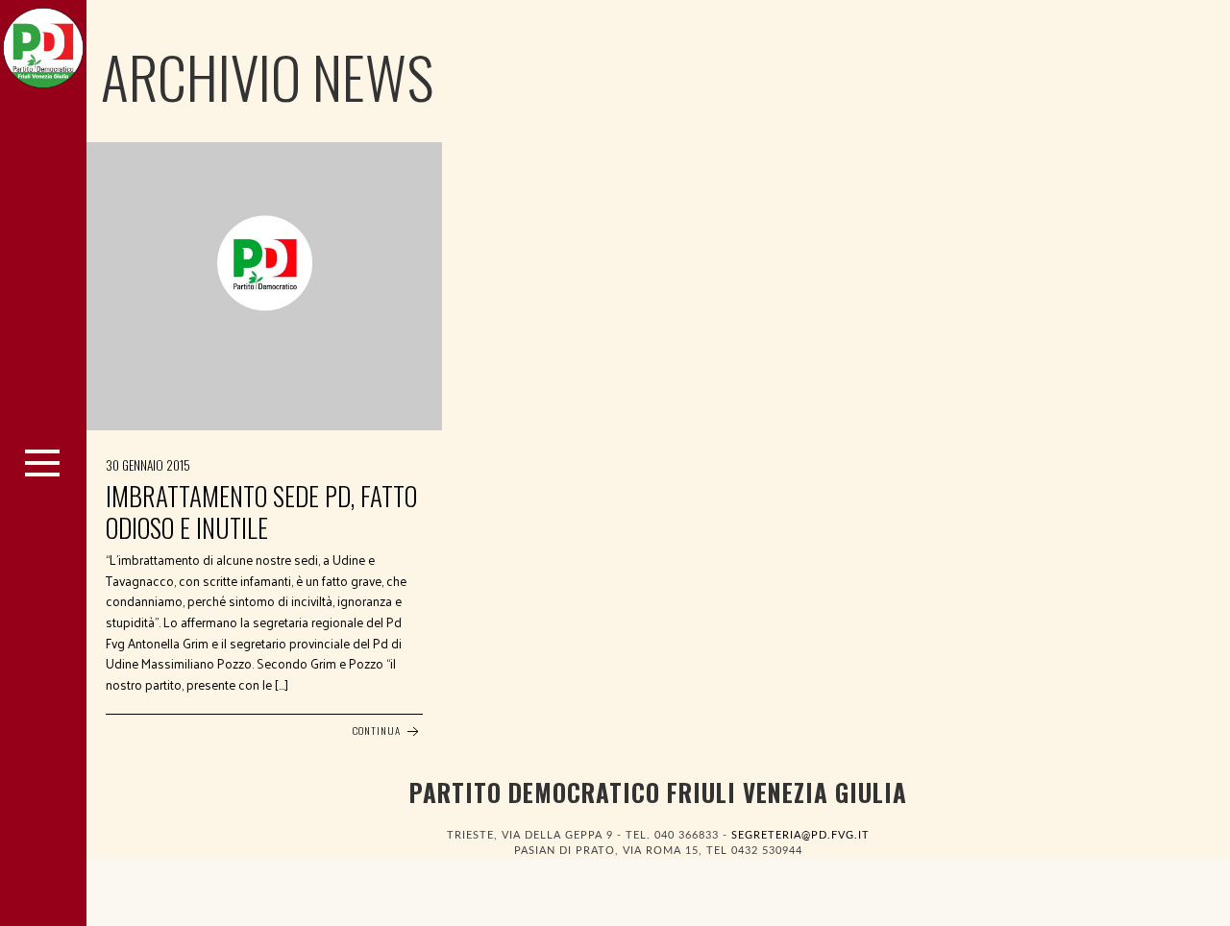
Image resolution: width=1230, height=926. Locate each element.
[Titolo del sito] (43, 43)
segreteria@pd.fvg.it (800, 835)
